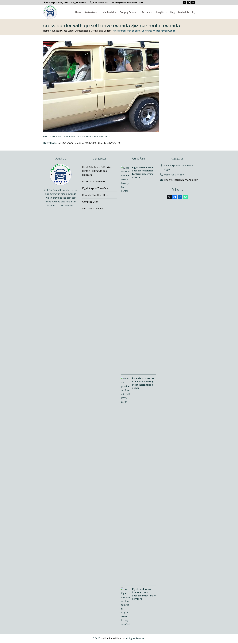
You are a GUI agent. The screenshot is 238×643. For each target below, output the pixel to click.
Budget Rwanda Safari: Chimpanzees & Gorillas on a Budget (81, 30)
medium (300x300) (85, 143)
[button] (193, 12)
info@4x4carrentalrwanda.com (181, 179)
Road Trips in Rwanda (94, 181)
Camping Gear (90, 201)
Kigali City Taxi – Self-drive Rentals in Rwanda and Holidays (96, 170)
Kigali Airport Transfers (95, 188)
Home (46, 30)
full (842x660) (65, 143)
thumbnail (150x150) (109, 143)
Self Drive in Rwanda (93, 208)
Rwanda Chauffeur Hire (95, 195)
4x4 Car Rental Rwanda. (113, 638)
